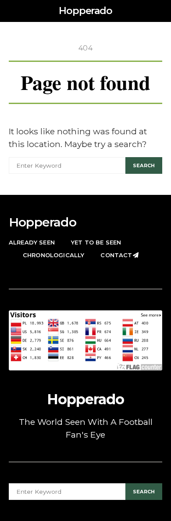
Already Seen (32, 242)
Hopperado (85, 11)
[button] (159, 10)
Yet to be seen (96, 242)
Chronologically (53, 255)
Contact (116, 255)
